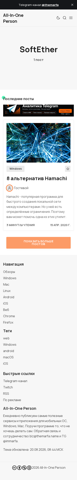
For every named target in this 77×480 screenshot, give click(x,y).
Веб (6, 310)
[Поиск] (65, 18)
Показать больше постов (38, 242)
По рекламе (12, 400)
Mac (6, 284)
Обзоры (9, 272)
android (8, 351)
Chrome (9, 316)
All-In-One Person (53, 467)
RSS (6, 393)
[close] (72, 5)
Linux (6, 291)
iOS (5, 303)
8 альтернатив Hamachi (37, 178)
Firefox (8, 322)
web (6, 338)
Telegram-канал (15, 381)
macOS (8, 357)
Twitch (8, 387)
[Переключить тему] (58, 18)
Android (8, 297)
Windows (15, 168)
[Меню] (71, 18)
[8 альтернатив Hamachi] (38, 143)
